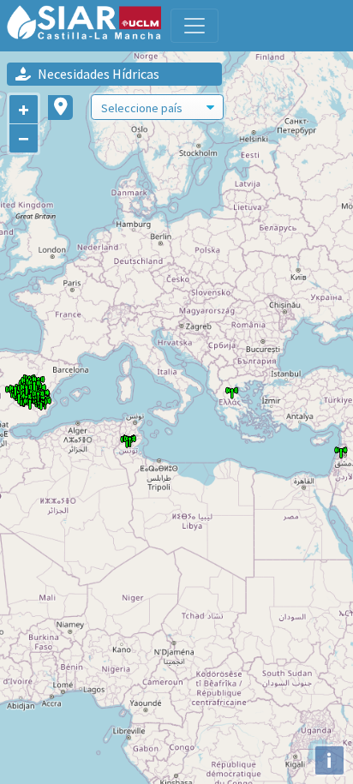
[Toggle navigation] (194, 26)
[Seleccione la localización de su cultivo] (60, 107)
